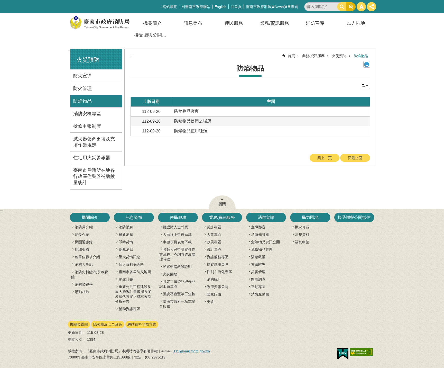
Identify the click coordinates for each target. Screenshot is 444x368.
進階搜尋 (351, 6)
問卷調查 (258, 279)
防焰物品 (82, 101)
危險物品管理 (262, 249)
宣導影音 (258, 227)
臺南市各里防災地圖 (135, 272)
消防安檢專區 (87, 113)
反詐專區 (214, 227)
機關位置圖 (79, 324)
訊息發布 (193, 23)
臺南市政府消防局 (100, 23)
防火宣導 (82, 75)
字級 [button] (361, 6)
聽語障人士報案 (175, 227)
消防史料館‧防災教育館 (89, 274)
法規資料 (302, 234)
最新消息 (126, 234)
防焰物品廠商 (186, 111)
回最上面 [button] (355, 158)
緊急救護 (258, 257)
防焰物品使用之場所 (192, 121)
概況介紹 (302, 227)
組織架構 (82, 249)
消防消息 (126, 227)
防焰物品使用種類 (190, 131)
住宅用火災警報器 (91, 157)
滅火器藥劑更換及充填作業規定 (94, 142)
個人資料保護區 (131, 264)
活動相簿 (82, 292)
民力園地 (356, 23)
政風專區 (214, 242)
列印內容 (366, 64)
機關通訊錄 (84, 242)
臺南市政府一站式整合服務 (177, 303)
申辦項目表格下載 (177, 242)
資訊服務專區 (217, 257)
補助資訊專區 (129, 309)
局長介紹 (82, 234)
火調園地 (170, 274)
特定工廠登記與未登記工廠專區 (177, 284)
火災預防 (339, 56)
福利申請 (302, 242)
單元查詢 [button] (365, 86)
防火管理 (82, 88)
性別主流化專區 (219, 272)
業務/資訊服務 (274, 23)
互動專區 (258, 287)
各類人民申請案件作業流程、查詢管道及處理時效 (177, 254)
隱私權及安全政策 (107, 324)
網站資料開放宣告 (141, 324)
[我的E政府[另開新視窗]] (342, 354)
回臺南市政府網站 (195, 7)
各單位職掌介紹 (87, 257)
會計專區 (214, 249)
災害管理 (258, 272)
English (220, 7)
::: (69, 51)
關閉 (222, 204)
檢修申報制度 (87, 126)
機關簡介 (152, 23)
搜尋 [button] (341, 6)
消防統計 (214, 279)
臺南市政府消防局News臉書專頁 (272, 7)
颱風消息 (126, 249)
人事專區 (214, 234)
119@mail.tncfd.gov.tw (191, 351)
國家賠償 (214, 294)
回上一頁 (324, 158)
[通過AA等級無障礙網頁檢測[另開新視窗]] (361, 352)
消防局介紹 (84, 227)
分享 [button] (371, 6)
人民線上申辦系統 (177, 234)
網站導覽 (170, 7)
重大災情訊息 (129, 257)
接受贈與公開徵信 (152, 35)
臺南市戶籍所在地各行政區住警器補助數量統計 (94, 176)
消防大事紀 (84, 264)
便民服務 (234, 23)
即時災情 (126, 242)
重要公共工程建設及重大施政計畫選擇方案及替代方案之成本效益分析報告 (133, 294)
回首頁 (236, 7)
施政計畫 (126, 279)
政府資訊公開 (217, 287)
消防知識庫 (260, 234)
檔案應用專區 (217, 264)
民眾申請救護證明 (177, 267)
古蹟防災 (258, 264)
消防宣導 (315, 23)
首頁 (291, 56)
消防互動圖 (260, 294)
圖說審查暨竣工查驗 (179, 294)
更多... (212, 302)
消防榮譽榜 (84, 284)
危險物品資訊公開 (265, 242)
